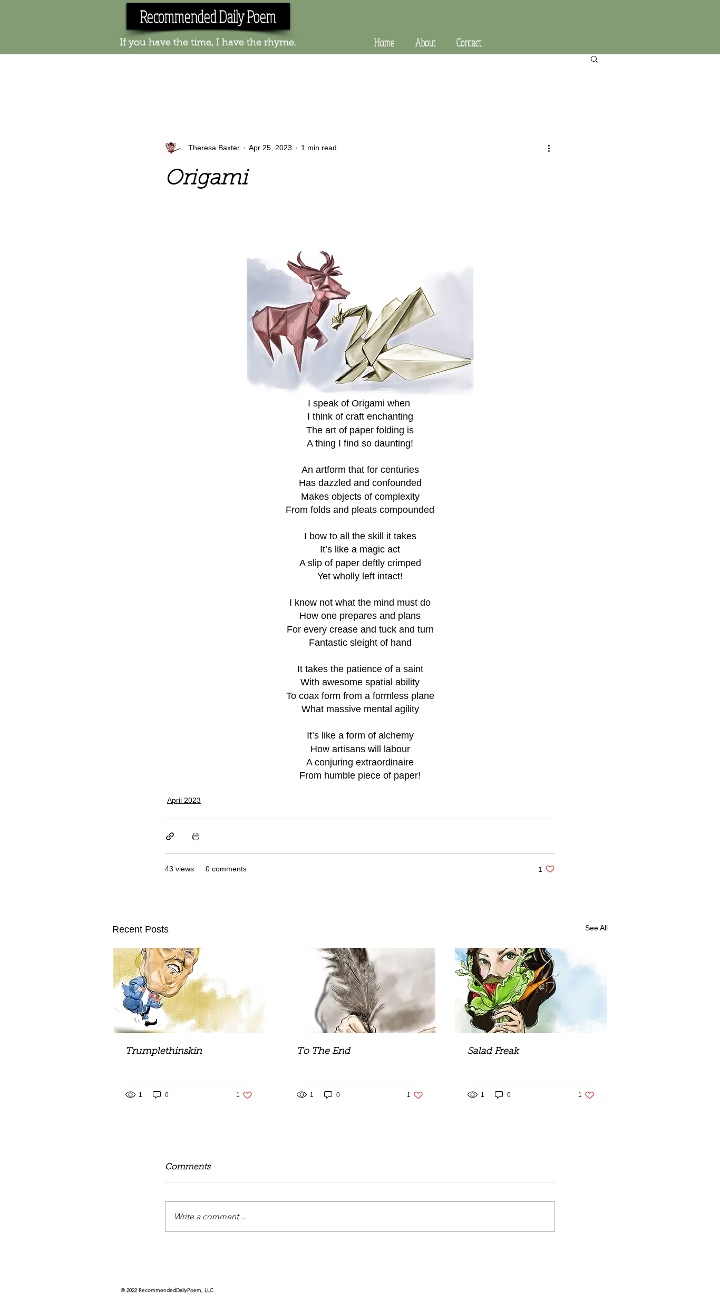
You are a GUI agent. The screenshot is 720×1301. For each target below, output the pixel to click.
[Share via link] (170, 836)
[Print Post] (196, 836)
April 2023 (184, 800)
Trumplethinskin (163, 1051)
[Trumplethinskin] (189, 990)
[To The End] (360, 990)
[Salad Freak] (531, 990)
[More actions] (548, 147)
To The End (323, 1051)
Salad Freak (493, 1051)
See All (596, 928)
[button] (594, 58)
